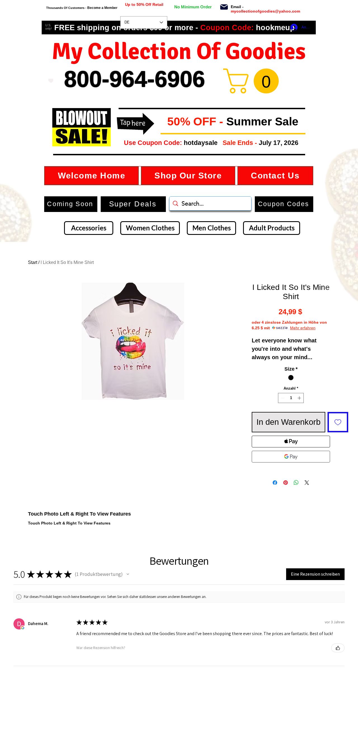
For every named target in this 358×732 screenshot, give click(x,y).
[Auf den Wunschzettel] (338, 422)
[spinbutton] (291, 398)
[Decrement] (282, 398)
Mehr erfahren (302, 328)
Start (32, 262)
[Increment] (299, 398)
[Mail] (224, 7)
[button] (162, 122)
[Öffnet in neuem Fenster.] (22, 627)
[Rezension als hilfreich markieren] (338, 647)
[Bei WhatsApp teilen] (296, 482)
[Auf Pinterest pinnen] (285, 482)
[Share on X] (306, 482)
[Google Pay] (291, 456)
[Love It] (50, 80)
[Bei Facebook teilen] (275, 482)
